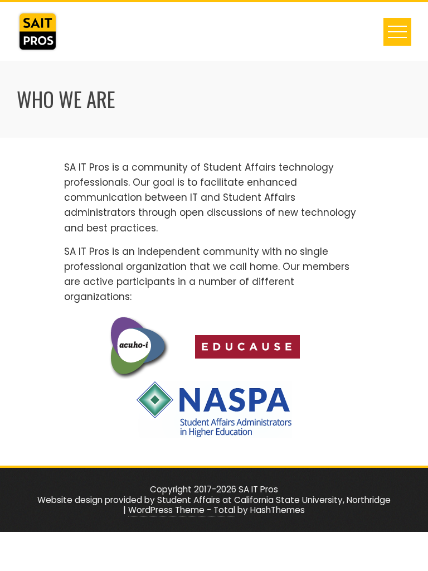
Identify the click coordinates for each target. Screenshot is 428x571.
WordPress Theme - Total (181, 510)
